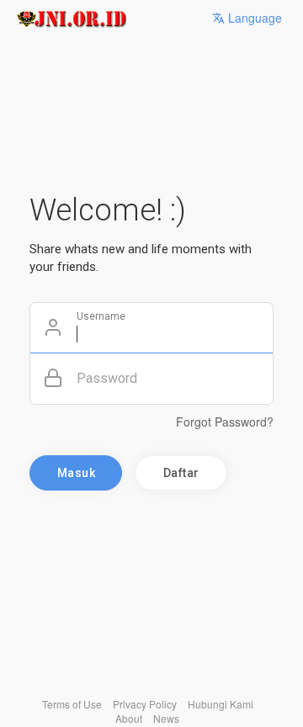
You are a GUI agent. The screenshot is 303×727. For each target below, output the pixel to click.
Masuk (76, 473)
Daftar (181, 473)
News (166, 718)
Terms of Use (72, 704)
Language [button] (253, 17)
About (128, 718)
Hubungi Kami (220, 704)
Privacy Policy (145, 704)
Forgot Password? (225, 421)
